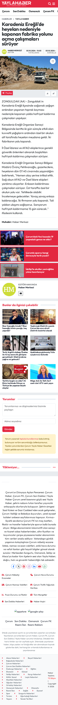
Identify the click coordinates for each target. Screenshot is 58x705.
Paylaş (8, 93)
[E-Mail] (20, 293)
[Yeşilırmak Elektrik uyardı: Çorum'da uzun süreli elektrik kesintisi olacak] (43, 316)
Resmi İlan (20, 624)
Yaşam (9, 699)
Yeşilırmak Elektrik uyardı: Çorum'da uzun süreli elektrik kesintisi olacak (42, 328)
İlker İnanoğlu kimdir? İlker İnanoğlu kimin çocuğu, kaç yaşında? (14, 328)
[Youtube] (39, 566)
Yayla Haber (22, 19)
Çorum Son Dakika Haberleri (18, 666)
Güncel (24, 672)
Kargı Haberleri (34, 674)
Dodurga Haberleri (14, 669)
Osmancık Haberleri (14, 688)
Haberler (7, 19)
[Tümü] (54, 467)
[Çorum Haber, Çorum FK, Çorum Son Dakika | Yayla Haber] (16, 4)
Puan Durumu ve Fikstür (16, 594)
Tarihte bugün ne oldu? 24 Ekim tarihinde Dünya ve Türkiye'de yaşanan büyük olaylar (14, 384)
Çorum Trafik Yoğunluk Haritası (42, 586)
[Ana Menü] (53, 3)
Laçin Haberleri (31, 677)
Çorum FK (48, 11)
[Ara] (49, 3)
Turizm (9, 696)
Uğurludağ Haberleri (29, 696)
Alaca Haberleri (12, 658)
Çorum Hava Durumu (44, 575)
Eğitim (33, 669)
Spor (8, 693)
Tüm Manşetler (40, 594)
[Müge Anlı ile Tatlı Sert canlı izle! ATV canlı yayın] (43, 371)
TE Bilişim (52, 678)
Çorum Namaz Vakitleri (16, 584)
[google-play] (35, 611)
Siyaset (39, 691)
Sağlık (25, 691)
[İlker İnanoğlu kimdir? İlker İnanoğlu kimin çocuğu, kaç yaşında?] (15, 316)
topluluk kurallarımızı (29, 438)
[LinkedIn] (34, 566)
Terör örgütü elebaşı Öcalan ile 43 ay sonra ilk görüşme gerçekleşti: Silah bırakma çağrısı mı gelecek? (15, 355)
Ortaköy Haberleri (14, 685)
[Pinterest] (24, 566)
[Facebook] (13, 566)
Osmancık (34, 11)
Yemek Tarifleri (26, 699)
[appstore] (20, 611)
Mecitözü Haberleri (14, 680)
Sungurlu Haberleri (26, 693)
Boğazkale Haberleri (14, 661)
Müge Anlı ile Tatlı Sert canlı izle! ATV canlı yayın (41, 382)
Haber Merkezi (26, 287)
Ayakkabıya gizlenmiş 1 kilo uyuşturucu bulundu (42, 353)
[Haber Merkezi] (9, 289)
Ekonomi (9, 672)
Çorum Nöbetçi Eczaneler (10, 576)
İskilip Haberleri (12, 674)
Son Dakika (19, 11)
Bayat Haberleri (34, 658)
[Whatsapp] (44, 566)
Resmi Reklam (35, 624)
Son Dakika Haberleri (14, 601)
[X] (18, 566)
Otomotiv (35, 688)
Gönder (8, 429)
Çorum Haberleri (13, 663)
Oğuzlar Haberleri (13, 682)
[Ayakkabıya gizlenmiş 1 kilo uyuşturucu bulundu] (43, 342)
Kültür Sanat (11, 677)
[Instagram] (29, 566)
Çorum (6, 11)
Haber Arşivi (39, 601)
